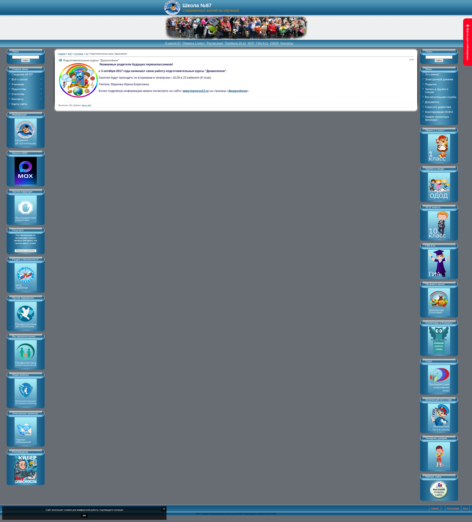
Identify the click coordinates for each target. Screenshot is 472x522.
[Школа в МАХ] (26, 169)
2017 (70, 54)
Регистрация (453, 508)
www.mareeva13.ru (196, 90)
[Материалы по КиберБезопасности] (26, 468)
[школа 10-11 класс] (439, 224)
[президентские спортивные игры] (439, 378)
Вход (465, 508)
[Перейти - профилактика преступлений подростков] (26, 353)
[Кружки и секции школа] (439, 185)
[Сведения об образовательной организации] (26, 131)
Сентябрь (78, 54)
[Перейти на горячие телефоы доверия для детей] (439, 455)
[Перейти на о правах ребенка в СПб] (26, 391)
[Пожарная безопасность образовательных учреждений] (26, 276)
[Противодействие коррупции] (26, 208)
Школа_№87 (86, 105)
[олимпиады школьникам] (439, 339)
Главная (61, 54)
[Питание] (439, 301)
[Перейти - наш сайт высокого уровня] (439, 488)
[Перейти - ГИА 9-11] (439, 262)
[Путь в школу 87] (439, 416)
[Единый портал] (26, 430)
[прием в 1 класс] (439, 147)
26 (87, 54)
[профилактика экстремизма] (26, 314)
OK (84, 515)
